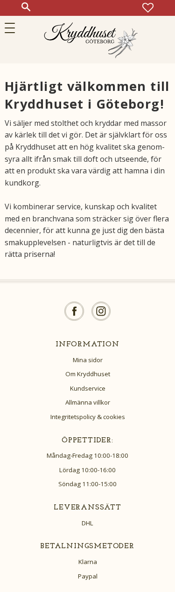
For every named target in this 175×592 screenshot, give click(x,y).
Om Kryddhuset (87, 374)
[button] (13, 28)
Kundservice (87, 388)
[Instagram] (101, 311)
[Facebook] (74, 311)
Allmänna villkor (87, 402)
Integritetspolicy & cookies (87, 417)
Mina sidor (88, 360)
